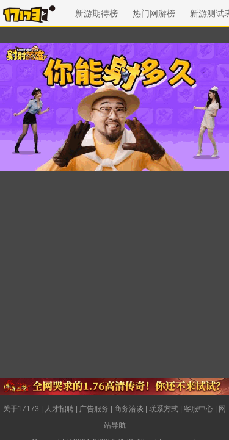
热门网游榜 (154, 13)
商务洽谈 (129, 409)
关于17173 (21, 409)
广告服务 (94, 409)
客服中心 (198, 409)
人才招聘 (59, 409)
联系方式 (163, 409)
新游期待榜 (96, 13)
